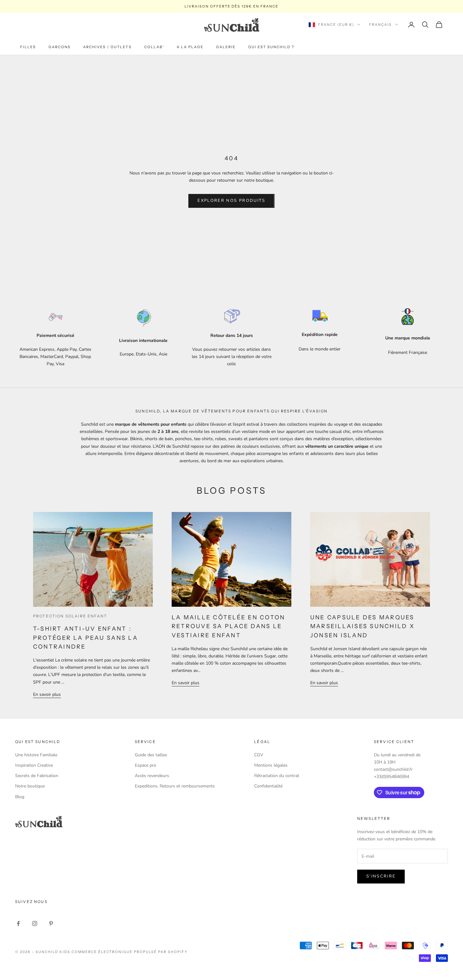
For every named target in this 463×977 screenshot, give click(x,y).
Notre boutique (30, 786)
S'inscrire (381, 876)
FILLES (28, 47)
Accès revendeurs (152, 776)
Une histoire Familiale (36, 755)
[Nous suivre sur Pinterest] (51, 923)
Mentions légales (271, 765)
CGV (258, 755)
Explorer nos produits (231, 200)
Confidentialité (268, 786)
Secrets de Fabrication (36, 776)
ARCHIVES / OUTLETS (107, 47)
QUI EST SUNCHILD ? (271, 47)
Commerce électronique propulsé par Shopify (129, 952)
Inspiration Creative (34, 765)
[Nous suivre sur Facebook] (18, 923)
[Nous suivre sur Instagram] (34, 923)
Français (380, 24)
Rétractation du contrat (276, 776)
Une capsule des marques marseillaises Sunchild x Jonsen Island (362, 626)
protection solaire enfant (70, 616)
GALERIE (226, 47)
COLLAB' (154, 47)
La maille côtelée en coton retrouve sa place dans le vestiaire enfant (228, 626)
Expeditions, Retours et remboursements (175, 786)
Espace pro (145, 765)
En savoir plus (47, 694)
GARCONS (60, 47)
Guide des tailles (151, 755)
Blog (19, 797)
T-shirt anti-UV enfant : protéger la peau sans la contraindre (85, 637)
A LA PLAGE (190, 47)
